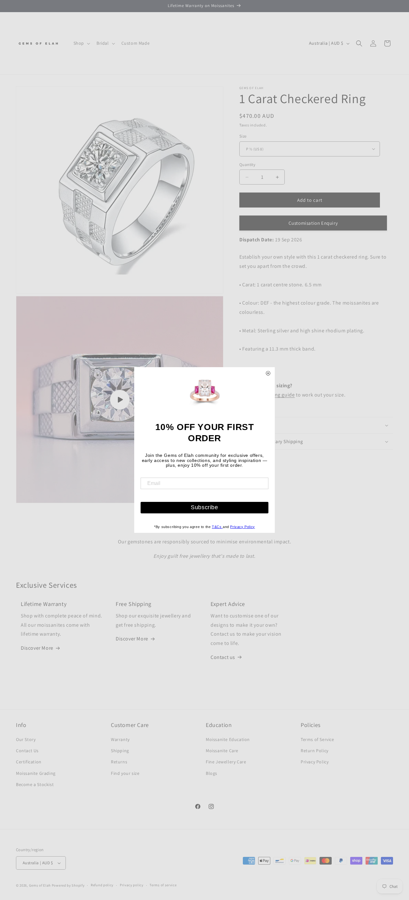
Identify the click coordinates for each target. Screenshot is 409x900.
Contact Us (27, 751)
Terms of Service (317, 739)
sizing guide (281, 394)
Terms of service (163, 885)
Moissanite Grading (36, 773)
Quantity (247, 164)
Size (243, 136)
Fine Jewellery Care (226, 762)
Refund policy (102, 885)
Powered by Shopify (68, 885)
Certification (29, 762)
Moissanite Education (228, 739)
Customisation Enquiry (313, 223)
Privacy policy (131, 885)
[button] (81, 43)
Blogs (211, 773)
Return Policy (314, 751)
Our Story (25, 739)
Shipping (120, 751)
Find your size (125, 773)
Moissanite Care (222, 751)
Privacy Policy (314, 762)
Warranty (120, 739)
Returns (119, 762)
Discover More (37, 648)
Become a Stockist (35, 784)
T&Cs (217, 527)
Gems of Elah (40, 885)
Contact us (223, 657)
